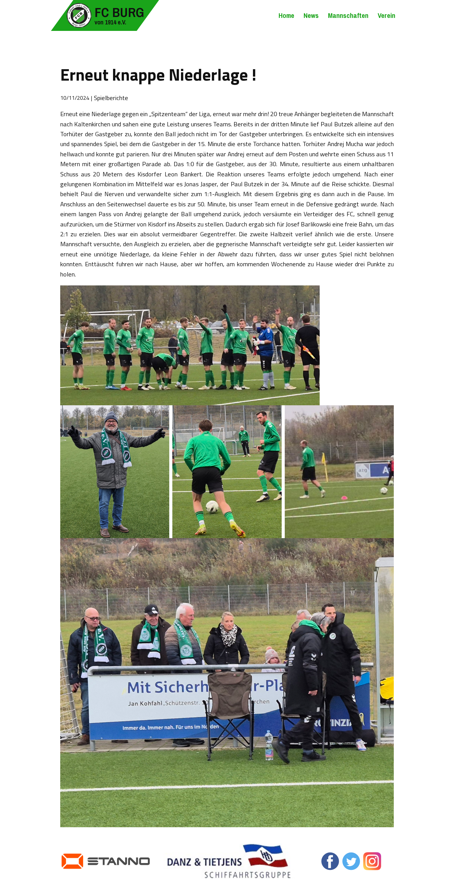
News (311, 15)
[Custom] (372, 861)
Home (286, 15)
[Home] (79, 15)
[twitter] (351, 861)
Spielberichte (111, 98)
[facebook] (330, 861)
